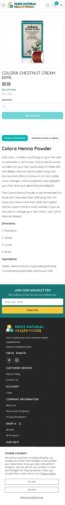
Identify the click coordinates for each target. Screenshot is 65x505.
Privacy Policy (48, 473)
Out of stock (32, 115)
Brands (10, 429)
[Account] (61, 5)
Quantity (7, 99)
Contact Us (12, 379)
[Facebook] (9, 360)
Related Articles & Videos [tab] (45, 138)
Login (9, 392)
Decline (32, 489)
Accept (32, 481)
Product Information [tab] (15, 138)
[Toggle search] (48, 5)
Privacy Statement (16, 416)
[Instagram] (17, 360)
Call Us (10, 352)
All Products (12, 435)
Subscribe (32, 310)
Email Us (21, 352)
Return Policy (13, 373)
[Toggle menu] (3, 5)
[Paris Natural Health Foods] (22, 5)
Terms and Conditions (17, 411)
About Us (11, 405)
